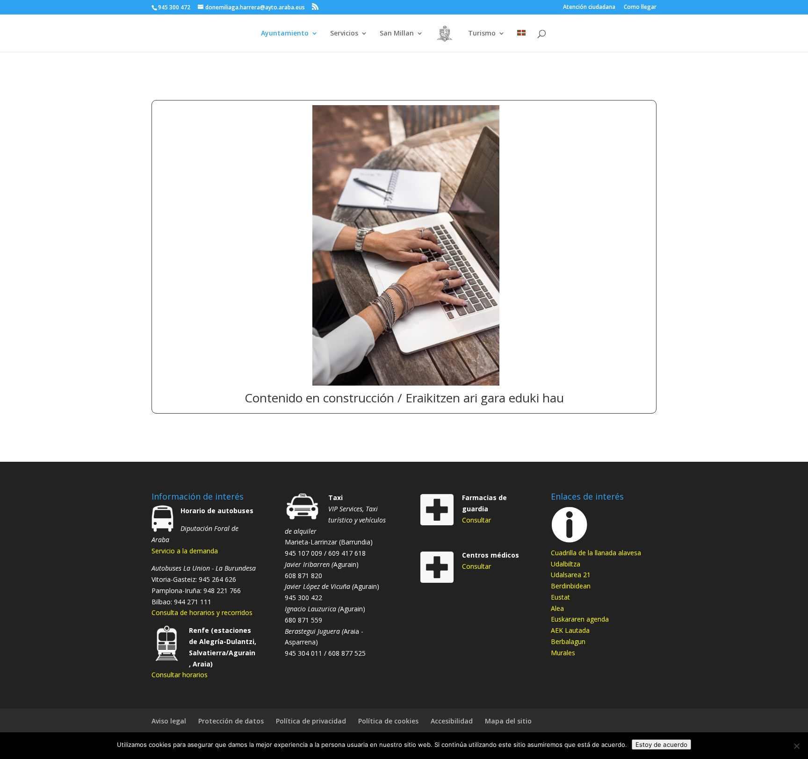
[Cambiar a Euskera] (521, 41)
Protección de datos (231, 720)
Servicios (344, 33)
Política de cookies (388, 720)
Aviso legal (169, 720)
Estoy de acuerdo (661, 744)
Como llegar (640, 7)
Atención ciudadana (589, 7)
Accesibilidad (452, 720)
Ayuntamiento (285, 33)
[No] (796, 746)
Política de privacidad (311, 720)
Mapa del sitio (508, 720)
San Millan (397, 33)
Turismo (482, 33)
